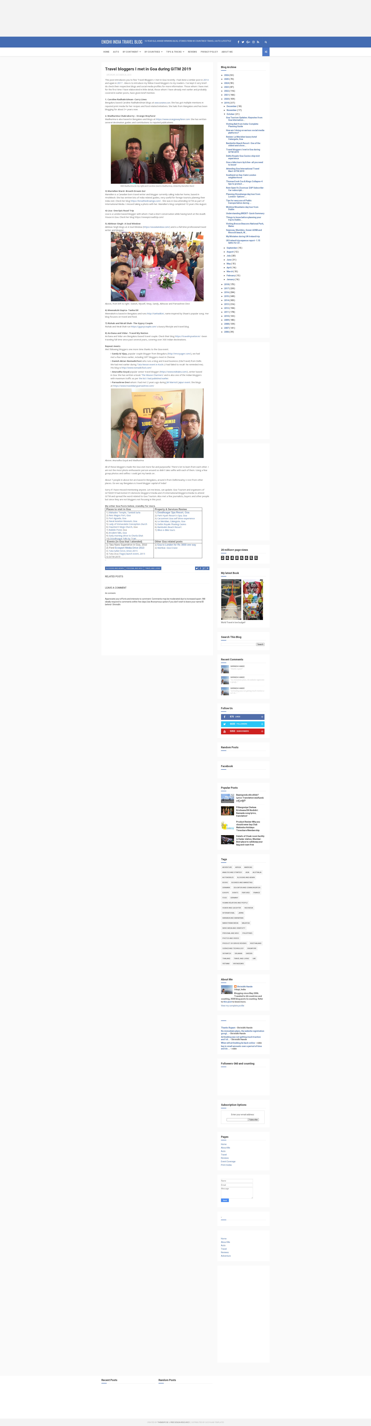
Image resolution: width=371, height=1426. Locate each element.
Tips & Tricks (174, 52)
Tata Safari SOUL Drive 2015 (123, 550)
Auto (116, 52)
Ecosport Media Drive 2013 (129, 547)
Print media (226, 1165)
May (229, 263)
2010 (226, 316)
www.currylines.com (162, 103)
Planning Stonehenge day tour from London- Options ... (243, 195)
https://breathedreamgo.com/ (146, 200)
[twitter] (243, 42)
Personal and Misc (134, 568)
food (224, 898)
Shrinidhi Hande (237, 666)
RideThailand (255, 943)
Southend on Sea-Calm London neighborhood (241, 176)
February (231, 275)
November (232, 110)
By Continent (130, 52)
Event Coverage (228, 1161)
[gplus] (248, 42)
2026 (226, 75)
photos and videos (230, 938)
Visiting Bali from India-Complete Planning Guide (242, 125)
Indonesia (248, 908)
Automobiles (228, 877)
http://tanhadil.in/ (155, 313)
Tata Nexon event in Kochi (150, 364)
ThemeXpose (163, 1422)
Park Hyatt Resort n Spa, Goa (172, 515)
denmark (226, 888)
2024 (226, 83)
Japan (240, 913)
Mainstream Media (230, 923)
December (232, 106)
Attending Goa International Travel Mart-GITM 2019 (242, 170)
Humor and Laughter (231, 908)
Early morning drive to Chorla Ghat (126, 535)
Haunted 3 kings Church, (120, 526)
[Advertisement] (18, 18)
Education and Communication (247, 888)
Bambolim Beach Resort (169, 527)
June (229, 260)
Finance (256, 893)
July (229, 256)
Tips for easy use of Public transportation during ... (239, 201)
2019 (226, 103)
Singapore (251, 948)
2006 (226, 332)
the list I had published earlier (153, 378)
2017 (119, 83)
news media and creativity (233, 928)
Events (235, 893)
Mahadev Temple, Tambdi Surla (124, 512)
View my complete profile (232, 1006)
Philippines (247, 933)
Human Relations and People (235, 903)
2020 (226, 99)
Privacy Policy (209, 52)
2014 (206, 79)
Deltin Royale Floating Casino (171, 524)
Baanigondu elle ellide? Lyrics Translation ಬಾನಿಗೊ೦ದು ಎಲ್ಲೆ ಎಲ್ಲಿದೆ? (250, 798)
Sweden (249, 953)
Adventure (227, 867)
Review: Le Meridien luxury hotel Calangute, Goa (241, 138)
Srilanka (238, 953)
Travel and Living (152, 568)
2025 (226, 79)
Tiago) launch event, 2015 (132, 553)
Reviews (192, 52)
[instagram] (253, 42)
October (231, 114)
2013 (226, 304)
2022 (226, 91)
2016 (226, 292)
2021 (226, 95)
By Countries (152, 52)
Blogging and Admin (115, 568)
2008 (226, 324)
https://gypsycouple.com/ (144, 326)
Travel (224, 1155)
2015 (226, 296)
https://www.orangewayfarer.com (173, 119)
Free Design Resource (180, 1422)
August (230, 252)
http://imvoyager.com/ (179, 353)
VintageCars (238, 964)
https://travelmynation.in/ (187, 336)
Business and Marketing (241, 882)
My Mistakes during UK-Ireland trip (243, 236)
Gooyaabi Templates (214, 1422)
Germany (234, 898)
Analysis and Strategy (232, 872)
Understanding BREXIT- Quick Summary (245, 213)
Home (106, 52)
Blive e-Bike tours (166, 529)
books (225, 882)
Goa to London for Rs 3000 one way (176, 544)
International (228, 913)
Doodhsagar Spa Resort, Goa (173, 512)
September (232, 248)
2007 (226, 328)
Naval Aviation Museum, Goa (123, 521)
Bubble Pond (115, 529)
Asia (247, 872)
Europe (225, 893)
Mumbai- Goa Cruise (167, 547)
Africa (238, 867)
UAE (254, 958)
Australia (257, 872)
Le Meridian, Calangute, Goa (171, 521)
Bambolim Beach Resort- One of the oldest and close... (243, 144)
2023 (226, 87)
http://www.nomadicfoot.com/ (137, 367)
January (231, 279)
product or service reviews (234, 943)
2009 (226, 320)
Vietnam (225, 964)
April (229, 267)
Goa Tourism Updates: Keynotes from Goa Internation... (244, 118)
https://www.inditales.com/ (173, 371)
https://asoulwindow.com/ (157, 226)
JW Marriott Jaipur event (178, 382)
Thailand (226, 958)
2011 (226, 312)
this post (227, 1002)
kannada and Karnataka (232, 918)
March (230, 271)
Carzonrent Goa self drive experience (176, 518)
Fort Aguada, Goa (117, 518)
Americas (248, 867)
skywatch (226, 953)
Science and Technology (233, 948)
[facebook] (238, 42)
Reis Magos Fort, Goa (120, 515)
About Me (227, 52)
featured (246, 893)
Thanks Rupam (228, 1028)
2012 (226, 308)
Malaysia (246, 923)
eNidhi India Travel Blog (121, 42)
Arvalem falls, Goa (118, 532)
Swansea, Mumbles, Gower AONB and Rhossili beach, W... (244, 231)
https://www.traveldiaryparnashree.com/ (133, 385)
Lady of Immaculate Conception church (128, 524)
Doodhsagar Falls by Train (123, 538)
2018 (226, 284)
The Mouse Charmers (152, 375)
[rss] (258, 42)
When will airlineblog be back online (238, 1043)
